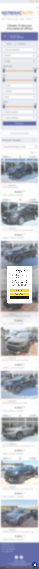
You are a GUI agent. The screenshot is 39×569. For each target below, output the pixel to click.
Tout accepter (19, 290)
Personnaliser (19, 298)
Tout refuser (19, 294)
